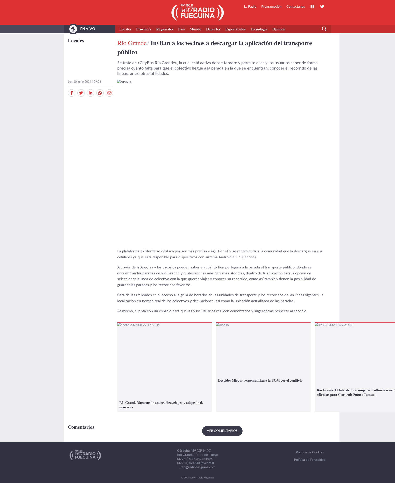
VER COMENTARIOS (222, 430)
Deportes (213, 29)
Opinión (278, 29)
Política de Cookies (310, 452)
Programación (271, 6)
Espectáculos (235, 29)
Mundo (195, 29)
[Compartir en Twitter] (81, 93)
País (181, 29)
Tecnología (259, 29)
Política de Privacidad (309, 459)
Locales (125, 29)
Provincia (143, 29)
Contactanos (295, 6)
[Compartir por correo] (109, 93)
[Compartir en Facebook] (71, 93)
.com (197, 467)
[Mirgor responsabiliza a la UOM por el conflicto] (263, 367)
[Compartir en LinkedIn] (90, 93)
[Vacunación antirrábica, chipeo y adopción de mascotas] (164, 367)
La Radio (250, 6)
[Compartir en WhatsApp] (100, 93)
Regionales (164, 29)
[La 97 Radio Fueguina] (197, 12)
